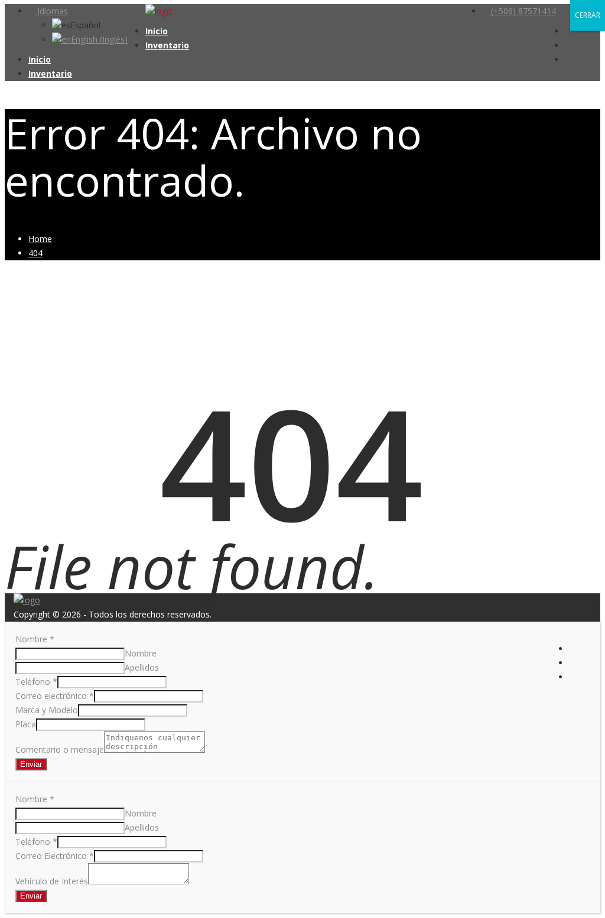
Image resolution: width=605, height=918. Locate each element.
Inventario (167, 45)
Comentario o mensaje (59, 749)
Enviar (31, 764)
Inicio (156, 31)
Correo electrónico (54, 695)
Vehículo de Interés (51, 881)
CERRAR (587, 15)
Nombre (34, 639)
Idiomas (51, 11)
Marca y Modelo (46, 710)
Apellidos (142, 667)
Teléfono (36, 681)
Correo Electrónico (54, 855)
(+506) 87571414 (522, 11)
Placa (25, 724)
